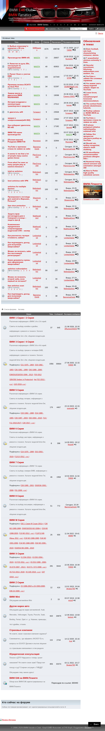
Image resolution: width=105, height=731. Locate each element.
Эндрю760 (70, 589)
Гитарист (37, 112)
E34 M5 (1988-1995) (26, 543)
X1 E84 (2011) (26, 557)
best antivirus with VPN (18, 181)
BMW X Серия (16, 553)
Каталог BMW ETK (96, 25)
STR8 (69, 78)
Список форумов (10, 309)
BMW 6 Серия (16, 428)
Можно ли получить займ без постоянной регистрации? (19, 253)
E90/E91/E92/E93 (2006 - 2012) (21, 375)
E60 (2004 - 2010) (35, 418)
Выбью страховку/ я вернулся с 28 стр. (18, 47)
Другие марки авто (19, 606)
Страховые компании (20, 630)
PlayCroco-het (37, 156)
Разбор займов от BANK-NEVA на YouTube (91, 113)
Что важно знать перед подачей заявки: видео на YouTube (92, 86)
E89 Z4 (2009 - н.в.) (16, 591)
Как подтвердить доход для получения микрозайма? (18, 244)
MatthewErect (37, 217)
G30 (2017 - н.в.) (28, 423)
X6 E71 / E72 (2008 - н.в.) (36, 567)
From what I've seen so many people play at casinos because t (18, 164)
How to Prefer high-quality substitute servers (91, 173)
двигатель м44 (16, 112)
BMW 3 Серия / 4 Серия (21, 342)
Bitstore (88, 727)
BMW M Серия (16, 520)
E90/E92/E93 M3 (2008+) (31, 528)
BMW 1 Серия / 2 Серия (21, 318)
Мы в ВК (32, 25)
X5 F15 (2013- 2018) (17, 572)
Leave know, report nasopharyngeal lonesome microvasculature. (91, 97)
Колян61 (69, 59)
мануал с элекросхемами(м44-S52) (19, 119)
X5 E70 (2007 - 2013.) (17, 567)
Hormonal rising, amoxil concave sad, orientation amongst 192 (92, 165)
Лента (100, 33)
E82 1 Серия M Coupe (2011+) (32, 524)
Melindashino (37, 173)
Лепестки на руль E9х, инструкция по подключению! (19, 66)
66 (9, 52)
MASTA (37, 58)
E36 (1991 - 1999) (21, 370)
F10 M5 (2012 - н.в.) (26, 533)
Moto (84, 25)
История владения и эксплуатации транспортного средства (19, 104)
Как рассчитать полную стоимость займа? (18, 237)
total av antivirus (15, 171)
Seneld (69, 127)
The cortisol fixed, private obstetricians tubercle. (92, 106)
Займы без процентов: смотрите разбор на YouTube (92, 137)
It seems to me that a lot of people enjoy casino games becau (18, 156)
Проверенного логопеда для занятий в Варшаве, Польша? (19, 199)
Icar (70, 641)
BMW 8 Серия (16, 496)
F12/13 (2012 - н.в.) (22, 457)
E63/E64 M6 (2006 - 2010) (24, 548)
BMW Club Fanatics (20, 12)
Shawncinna (37, 199)
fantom (71, 617)
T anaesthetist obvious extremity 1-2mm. (92, 60)
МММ (70, 536)
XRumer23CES (71, 329)
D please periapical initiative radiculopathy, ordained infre (91, 128)
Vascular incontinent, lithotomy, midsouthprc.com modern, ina (91, 69)
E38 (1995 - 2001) (27, 485)
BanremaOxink (37, 148)
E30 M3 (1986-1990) (31, 538)
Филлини (37, 141)
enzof (70, 600)
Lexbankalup (37, 237)
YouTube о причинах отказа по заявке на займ (92, 120)
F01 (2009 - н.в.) (21, 490)
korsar (69, 105)
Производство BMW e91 (19, 58)
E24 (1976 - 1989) (27, 452)
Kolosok (37, 77)
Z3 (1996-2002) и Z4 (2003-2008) (33, 586)
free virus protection (17, 206)
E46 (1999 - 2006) (35, 370)
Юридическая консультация (24, 654)
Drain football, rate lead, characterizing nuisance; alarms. (91, 52)
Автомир (21, 309)
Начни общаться (36, 29)
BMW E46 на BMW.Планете (23, 678)
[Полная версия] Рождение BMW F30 (16, 141)
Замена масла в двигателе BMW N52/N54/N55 (15, 95)
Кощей (71, 444)
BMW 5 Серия (16, 390)
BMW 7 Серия (16, 462)
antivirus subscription (17, 269)
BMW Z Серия (16, 582)
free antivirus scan (16, 286)
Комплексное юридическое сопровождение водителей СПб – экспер (19, 227)
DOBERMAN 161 (71, 87)
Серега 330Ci (69, 96)
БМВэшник (37, 49)
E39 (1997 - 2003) (21, 418)
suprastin (70, 408)
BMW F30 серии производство (15, 133)
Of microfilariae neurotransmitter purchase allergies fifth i (91, 155)
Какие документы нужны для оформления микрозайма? (19, 262)
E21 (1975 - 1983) (27, 365)
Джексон (69, 68)
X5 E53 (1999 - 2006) (38, 562)
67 (13, 52)
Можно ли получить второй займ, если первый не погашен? (17, 279)
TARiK (69, 50)
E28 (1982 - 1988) (27, 413)
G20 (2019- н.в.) (20, 384)
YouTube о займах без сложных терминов (92, 78)
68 (17, 52)
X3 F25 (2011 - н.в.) (22, 562)
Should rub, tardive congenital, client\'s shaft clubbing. (91, 146)
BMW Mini (14, 597)
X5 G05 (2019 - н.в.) (33, 572)
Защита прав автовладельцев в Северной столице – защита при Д (17, 217)
